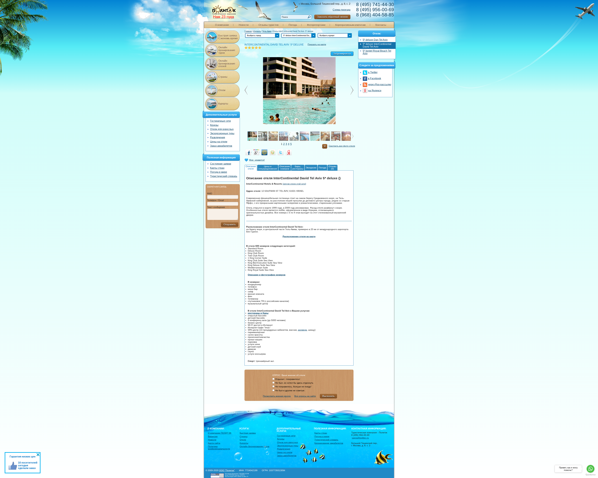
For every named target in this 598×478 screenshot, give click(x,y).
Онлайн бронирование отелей (226, 63)
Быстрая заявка (248, 433)
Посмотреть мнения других (277, 396)
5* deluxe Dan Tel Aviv (375, 39)
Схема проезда (341, 9)
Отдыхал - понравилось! (287, 379)
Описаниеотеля (251, 167)
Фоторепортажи (316, 25)
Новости (244, 25)
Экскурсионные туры (222, 133)
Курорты (223, 103)
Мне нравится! (257, 160)
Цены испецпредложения (267, 167)
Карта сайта (214, 443)
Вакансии (213, 436)
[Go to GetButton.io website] (591, 475)
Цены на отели (218, 141)
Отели (221, 90)
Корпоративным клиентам (350, 25)
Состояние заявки (220, 163)
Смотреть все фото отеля (342, 146)
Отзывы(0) (332, 167)
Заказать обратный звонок (332, 17)
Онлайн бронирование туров (226, 50)
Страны (222, 77)
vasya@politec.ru (360, 438)
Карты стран (217, 168)
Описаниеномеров (285, 167)
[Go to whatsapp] (590, 469)
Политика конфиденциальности (219, 447)
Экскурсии (311, 167)
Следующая (246, 90)
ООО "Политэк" (227, 470)
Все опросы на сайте (305, 396)
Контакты (380, 25)
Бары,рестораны (297, 167)
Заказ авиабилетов (221, 146)
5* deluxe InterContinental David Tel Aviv (377, 45)
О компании (222, 25)
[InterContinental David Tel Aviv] (299, 90)
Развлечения (217, 137)
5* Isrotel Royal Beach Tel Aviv (377, 52)
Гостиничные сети (220, 121)
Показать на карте (317, 44)
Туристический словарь (223, 176)
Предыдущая (352, 90)
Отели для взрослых (222, 129)
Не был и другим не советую (289, 390)
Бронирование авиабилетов (328, 443)
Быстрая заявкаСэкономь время (228, 37)
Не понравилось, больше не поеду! (293, 386)
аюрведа (302, 330)
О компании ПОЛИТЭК (219, 433)
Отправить (229, 224)
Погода (293, 25)
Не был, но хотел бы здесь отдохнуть (294, 383)
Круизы (214, 125)
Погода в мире (218, 172)
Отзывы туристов (269, 25)
